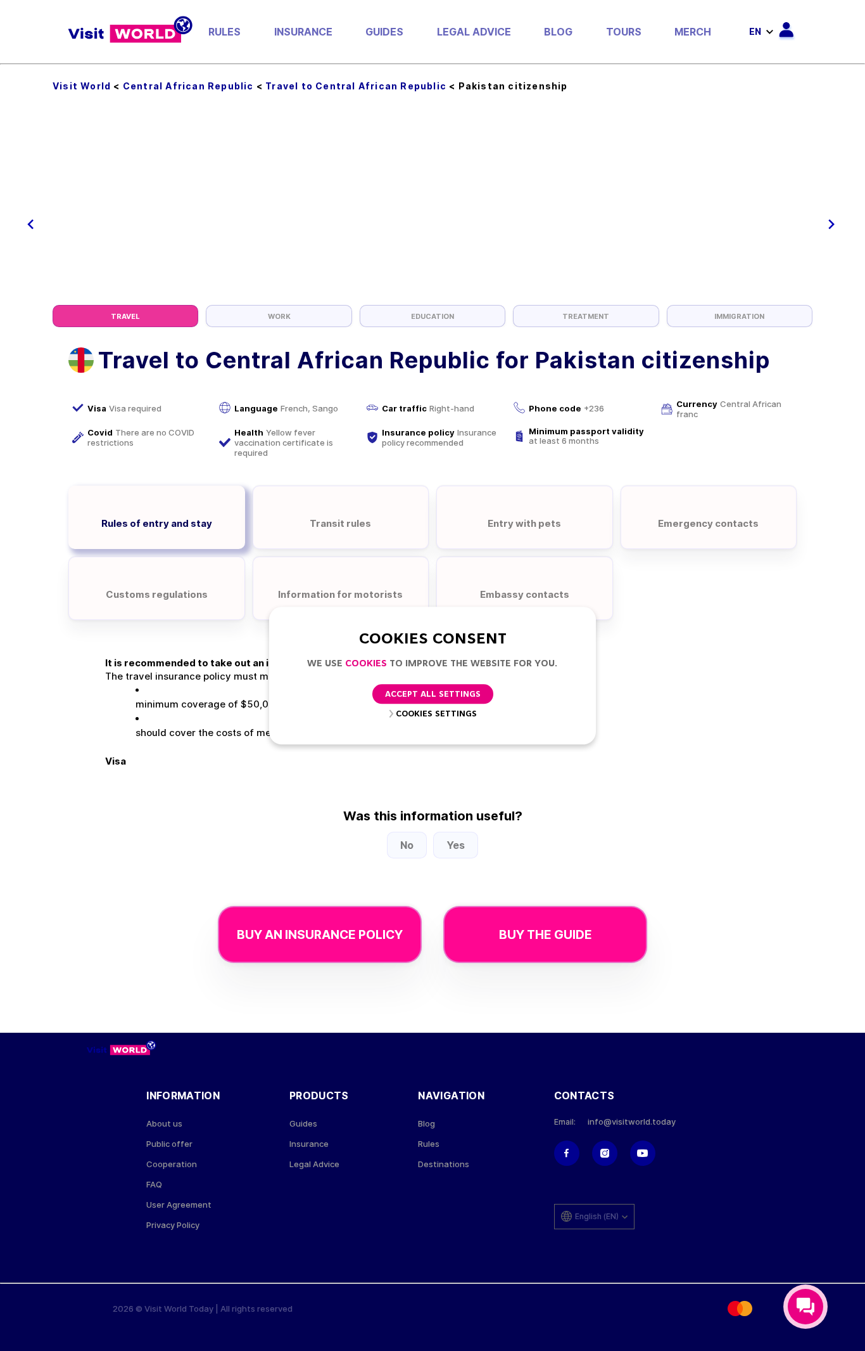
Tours (623, 32)
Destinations (443, 1164)
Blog (558, 32)
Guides (384, 32)
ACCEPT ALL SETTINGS (433, 694)
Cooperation (171, 1164)
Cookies (366, 664)
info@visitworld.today (632, 1122)
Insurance (303, 32)
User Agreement (179, 1205)
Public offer (169, 1144)
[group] (125, 316)
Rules (224, 32)
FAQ (154, 1184)
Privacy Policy (172, 1225)
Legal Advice (474, 32)
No (407, 845)
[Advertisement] (432, 210)
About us (164, 1124)
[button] (30, 224)
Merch (692, 32)
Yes (455, 845)
